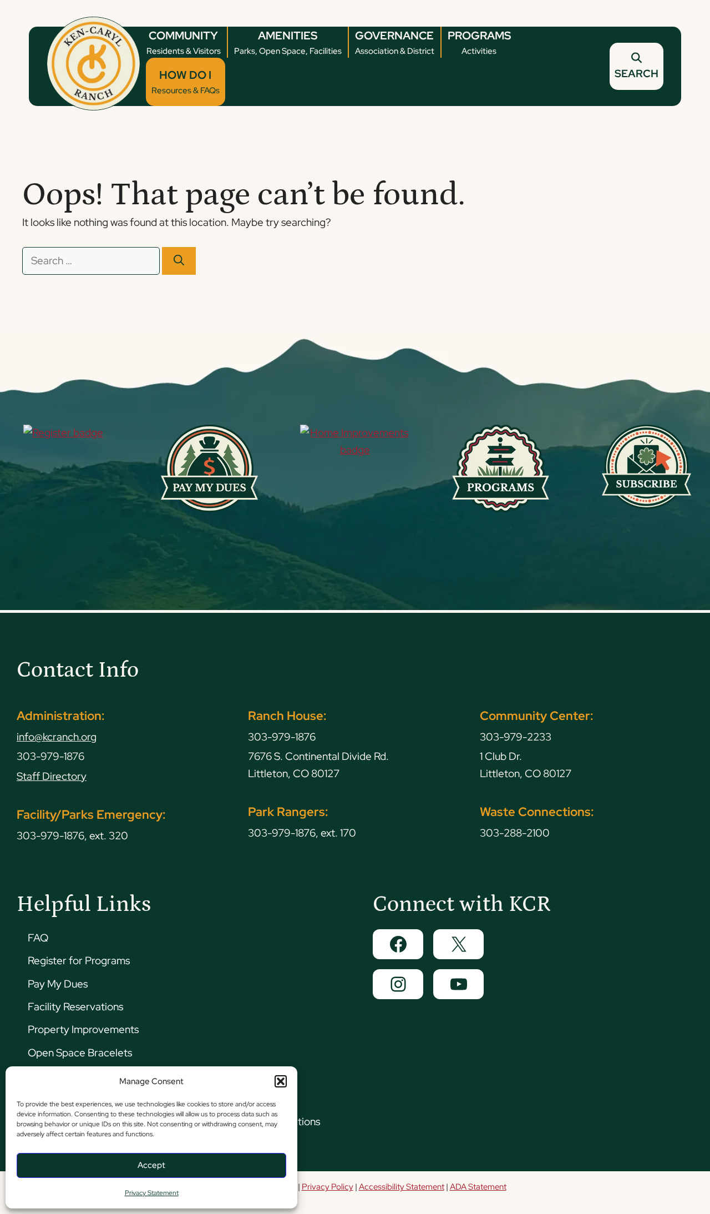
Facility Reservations (75, 1007)
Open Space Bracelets (80, 1053)
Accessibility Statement (401, 1186)
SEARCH (636, 73)
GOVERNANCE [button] (394, 42)
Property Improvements (83, 1029)
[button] (280, 1081)
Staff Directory (52, 776)
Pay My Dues (58, 984)
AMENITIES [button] (288, 42)
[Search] (179, 261)
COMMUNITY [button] (183, 42)
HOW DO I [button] (185, 82)
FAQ (38, 938)
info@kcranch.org (57, 737)
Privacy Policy (327, 1186)
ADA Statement (478, 1186)
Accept (151, 1165)
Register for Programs (79, 961)
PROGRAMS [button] (479, 42)
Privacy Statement (152, 1192)
